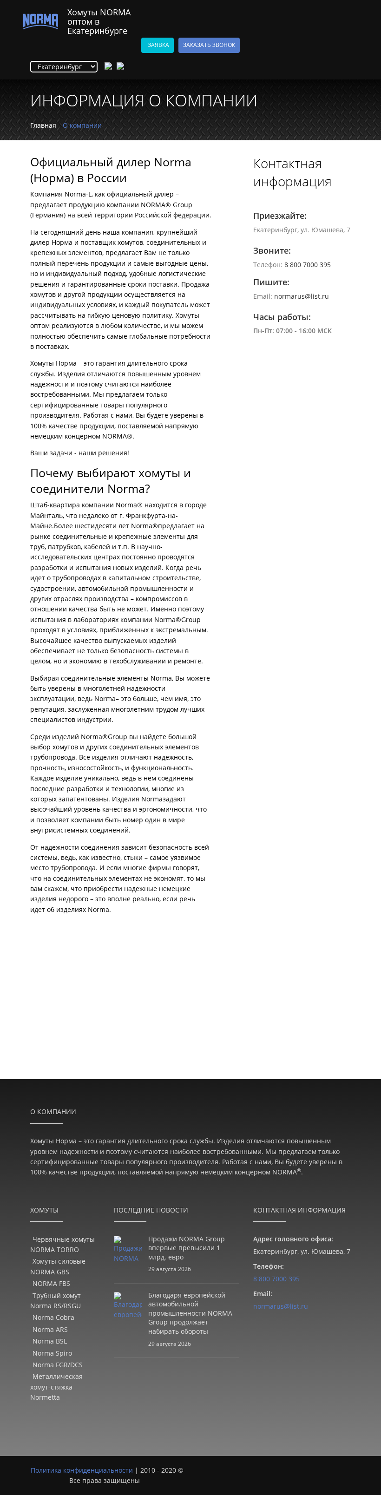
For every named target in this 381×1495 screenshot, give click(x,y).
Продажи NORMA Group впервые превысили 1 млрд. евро (186, 1247)
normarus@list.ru (301, 296)
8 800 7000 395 (307, 264)
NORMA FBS (51, 1283)
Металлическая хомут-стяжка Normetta (56, 1387)
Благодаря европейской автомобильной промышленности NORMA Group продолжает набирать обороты (190, 1313)
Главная (43, 125)
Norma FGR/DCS (58, 1364)
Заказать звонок (209, 45)
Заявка (158, 45)
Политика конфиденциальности (82, 1470)
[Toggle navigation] (353, 6)
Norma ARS (50, 1329)
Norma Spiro (52, 1353)
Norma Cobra (53, 1317)
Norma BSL (50, 1341)
